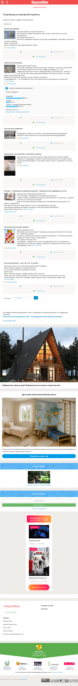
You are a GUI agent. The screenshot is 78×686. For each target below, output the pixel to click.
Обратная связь (8, 631)
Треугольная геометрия (13, 63)
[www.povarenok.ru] (7, 666)
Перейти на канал (37, 456)
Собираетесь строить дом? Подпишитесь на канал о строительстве (31, 385)
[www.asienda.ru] (53, 666)
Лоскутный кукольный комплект (16, 227)
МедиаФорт (39, 652)
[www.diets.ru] (22, 666)
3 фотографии (11, 48)
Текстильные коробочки (13, 129)
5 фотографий (11, 84)
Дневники (7, 24)
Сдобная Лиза (34, 540)
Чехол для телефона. (12, 29)
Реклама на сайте (47, 606)
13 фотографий (11, 282)
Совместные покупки (39, 7)
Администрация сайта (10, 624)
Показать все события (39, 587)
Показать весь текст (10, 211)
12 (40, 184)
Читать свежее (11, 612)
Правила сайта (7, 621)
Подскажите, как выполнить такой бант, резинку (22, 154)
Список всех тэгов (9, 321)
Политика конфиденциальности (13, 634)
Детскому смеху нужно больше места (39, 394)
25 (40, 122)
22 (40, 220)
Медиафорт (23, 679)
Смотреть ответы (10, 111)
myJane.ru (38, 667)
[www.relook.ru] (70, 666)
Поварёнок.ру (7, 667)
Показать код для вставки (22, 111)
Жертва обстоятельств (38, 578)
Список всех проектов (57, 672)
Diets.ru (22, 667)
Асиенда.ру (53, 667)
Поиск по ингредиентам (39, 509)
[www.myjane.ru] (38, 666)
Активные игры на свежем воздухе (39, 485)
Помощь (6, 618)
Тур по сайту (7, 627)
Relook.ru (70, 667)
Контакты (44, 609)
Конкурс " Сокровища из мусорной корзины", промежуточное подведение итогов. (35, 191)
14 (40, 147)
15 (40, 56)
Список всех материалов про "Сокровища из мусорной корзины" (32, 316)
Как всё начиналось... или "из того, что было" (21, 263)
